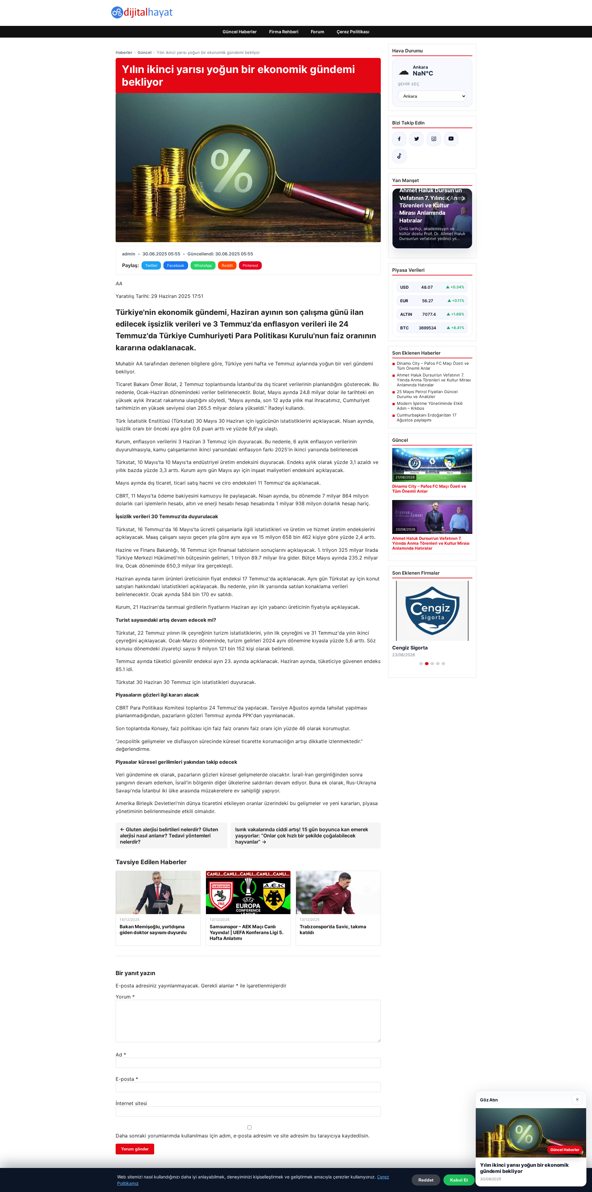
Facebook (175, 265)
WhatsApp (203, 265)
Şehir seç (409, 84)
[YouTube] (451, 139)
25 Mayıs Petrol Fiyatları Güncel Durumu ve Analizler (427, 394)
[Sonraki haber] (462, 198)
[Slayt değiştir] (421, 663)
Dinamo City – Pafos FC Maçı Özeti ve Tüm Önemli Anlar (433, 366)
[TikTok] (399, 156)
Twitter (151, 265)
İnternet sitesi (131, 1103)
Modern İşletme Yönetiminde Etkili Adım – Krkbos (429, 406)
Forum (317, 31)
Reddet (426, 1180)
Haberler (124, 52)
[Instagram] (434, 139)
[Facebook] (399, 139)
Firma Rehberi (283, 31)
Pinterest (250, 265)
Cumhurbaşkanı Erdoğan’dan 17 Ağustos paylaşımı (426, 417)
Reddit (227, 265)
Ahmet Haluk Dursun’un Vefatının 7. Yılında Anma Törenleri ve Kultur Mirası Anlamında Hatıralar (434, 379)
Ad (121, 1055)
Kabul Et (459, 1180)
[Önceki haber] (449, 198)
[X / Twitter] (416, 139)
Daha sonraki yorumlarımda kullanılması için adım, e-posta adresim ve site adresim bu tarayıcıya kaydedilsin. (242, 1136)
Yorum (125, 997)
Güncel (144, 52)
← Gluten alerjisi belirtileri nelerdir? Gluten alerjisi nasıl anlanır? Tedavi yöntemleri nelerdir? (169, 835)
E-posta (127, 1079)
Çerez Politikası (353, 31)
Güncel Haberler (240, 31)
